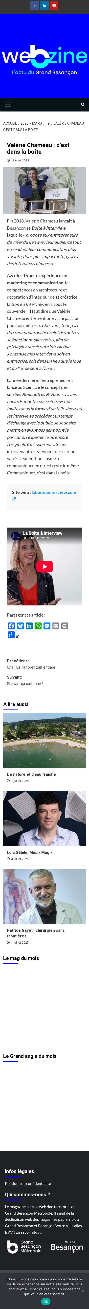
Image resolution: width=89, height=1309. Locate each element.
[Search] (83, 104)
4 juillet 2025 (20, 859)
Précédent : (31, 664)
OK (46, 1302)
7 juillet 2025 (20, 781)
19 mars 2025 (20, 160)
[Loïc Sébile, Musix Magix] (44, 818)
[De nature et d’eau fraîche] (44, 740)
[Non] (82, 1290)
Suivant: (25, 680)
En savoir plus (28, 1232)
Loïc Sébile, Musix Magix (29, 852)
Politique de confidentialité (28, 1183)
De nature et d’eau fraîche (31, 774)
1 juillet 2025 (20, 942)
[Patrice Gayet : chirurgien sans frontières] (44, 896)
